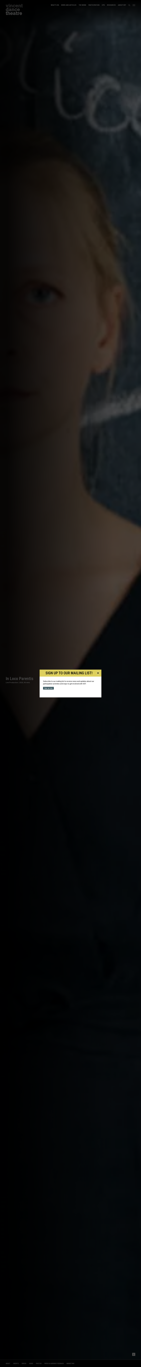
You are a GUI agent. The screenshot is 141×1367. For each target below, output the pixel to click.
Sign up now (48, 688)
